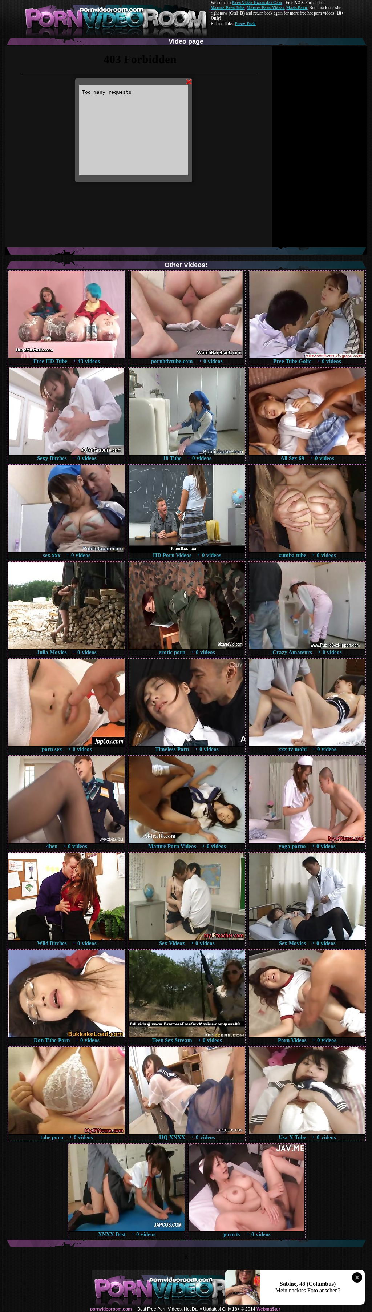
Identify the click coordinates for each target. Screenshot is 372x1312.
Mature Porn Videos (265, 7)
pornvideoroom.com (111, 1309)
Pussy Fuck (245, 23)
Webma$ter (268, 1309)
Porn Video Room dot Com (257, 2)
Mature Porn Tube (227, 7)
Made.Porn (296, 7)
